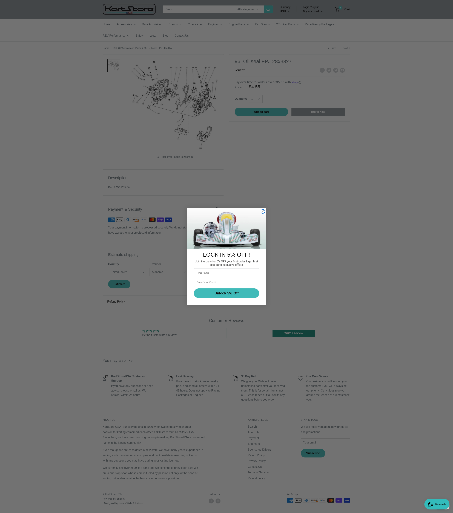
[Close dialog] (263, 211)
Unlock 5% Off (226, 293)
